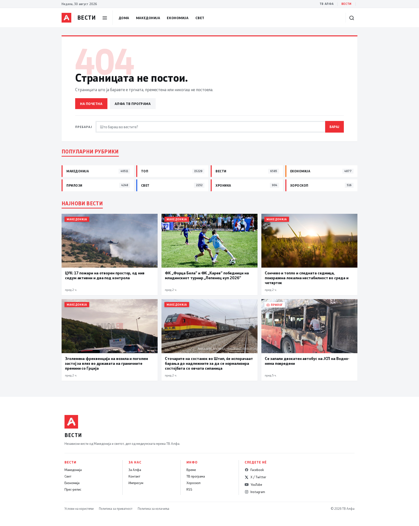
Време (191, 470)
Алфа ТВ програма (133, 103)
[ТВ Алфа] (66, 18)
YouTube (256, 484)
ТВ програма (195, 476)
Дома (124, 18)
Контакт (134, 476)
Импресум (136, 483)
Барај (334, 127)
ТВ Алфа (327, 4)
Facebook (257, 470)
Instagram (257, 492)
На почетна (91, 103)
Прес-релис (72, 489)
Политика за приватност (115, 508)
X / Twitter (258, 477)
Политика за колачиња (153, 508)
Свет (199, 18)
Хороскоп (193, 483)
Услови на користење (79, 508)
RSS (189, 489)
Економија (177, 18)
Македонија (148, 18)
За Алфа (135, 470)
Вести (346, 4)
